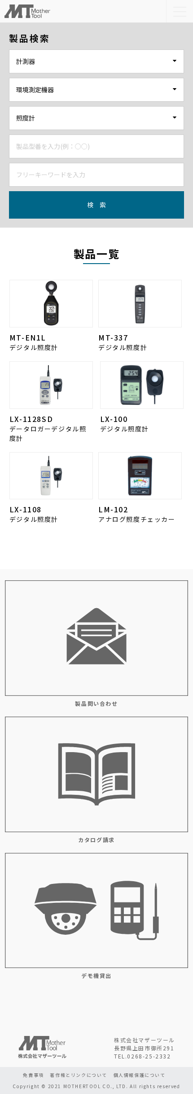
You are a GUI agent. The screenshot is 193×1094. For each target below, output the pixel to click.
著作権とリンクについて (78, 1075)
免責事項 (33, 1075)
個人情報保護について (140, 1075)
